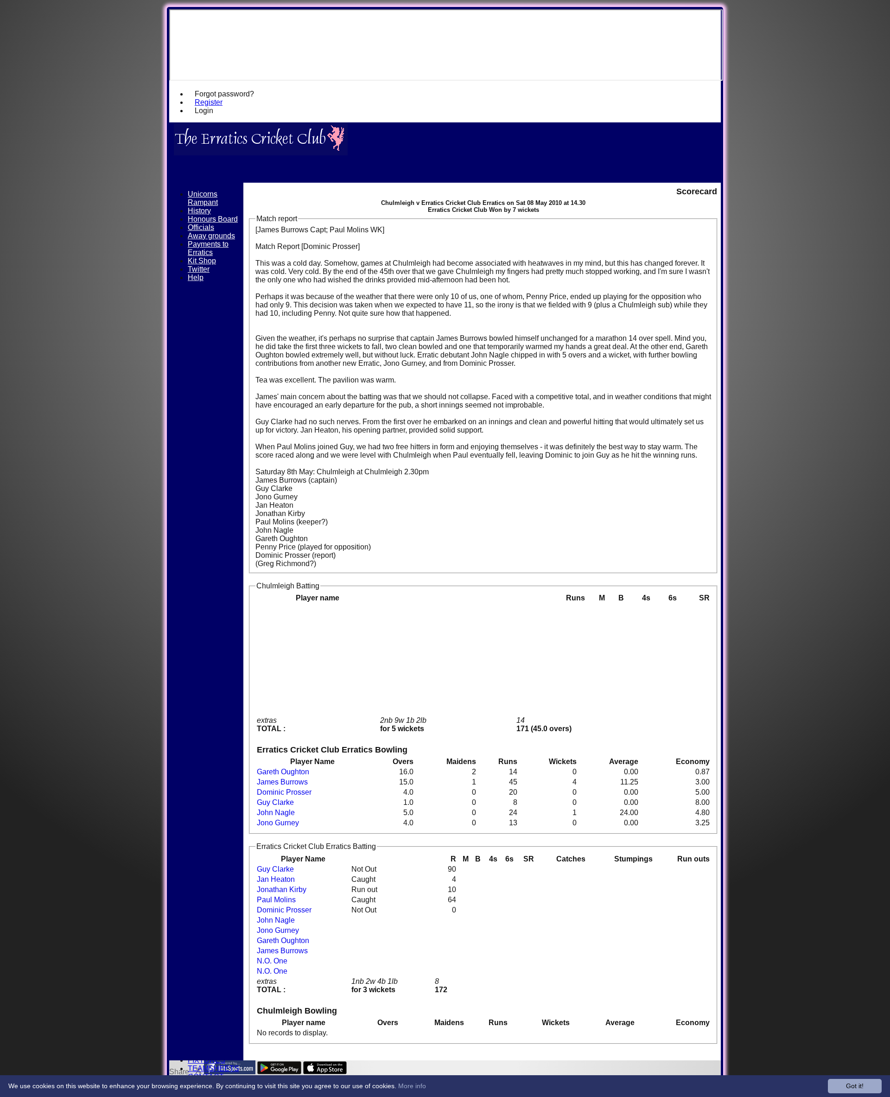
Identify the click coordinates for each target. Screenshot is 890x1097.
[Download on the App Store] (325, 1072)
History (199, 211)
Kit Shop (202, 261)
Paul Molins (276, 900)
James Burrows (282, 782)
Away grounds (211, 236)
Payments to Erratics (208, 248)
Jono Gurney (278, 823)
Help (195, 277)
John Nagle (276, 812)
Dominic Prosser (284, 792)
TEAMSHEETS (213, 1068)
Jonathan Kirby (281, 889)
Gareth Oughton (283, 772)
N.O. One (272, 961)
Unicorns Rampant (203, 198)
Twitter (199, 269)
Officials (201, 227)
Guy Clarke (275, 802)
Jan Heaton (276, 879)
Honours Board (213, 219)
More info (412, 1086)
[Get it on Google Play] (279, 1072)
